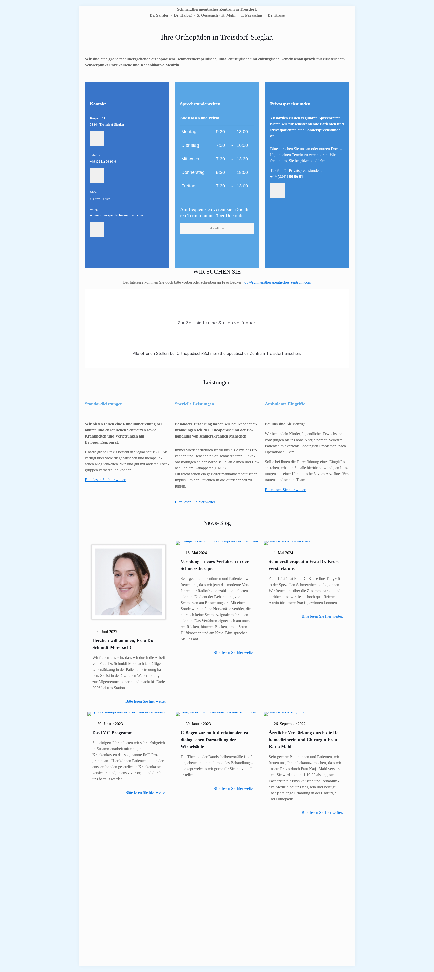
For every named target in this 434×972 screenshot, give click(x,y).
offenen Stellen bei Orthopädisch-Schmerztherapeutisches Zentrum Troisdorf (211, 353)
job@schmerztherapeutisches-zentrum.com (277, 282)
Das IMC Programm (112, 732)
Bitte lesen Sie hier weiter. (195, 502)
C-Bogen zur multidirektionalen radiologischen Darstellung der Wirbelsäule (215, 739)
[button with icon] (97, 138)
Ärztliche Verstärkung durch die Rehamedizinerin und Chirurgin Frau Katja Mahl (304, 739)
